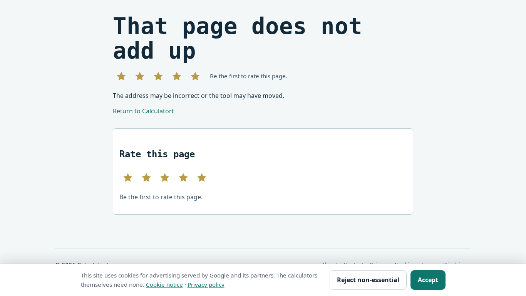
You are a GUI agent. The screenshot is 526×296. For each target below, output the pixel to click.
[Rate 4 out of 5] (176, 76)
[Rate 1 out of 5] (121, 76)
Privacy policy (206, 284)
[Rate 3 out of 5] (158, 76)
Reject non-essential (368, 280)
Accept (428, 280)
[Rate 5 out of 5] (195, 76)
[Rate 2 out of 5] (139, 76)
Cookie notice (164, 284)
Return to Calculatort (143, 111)
